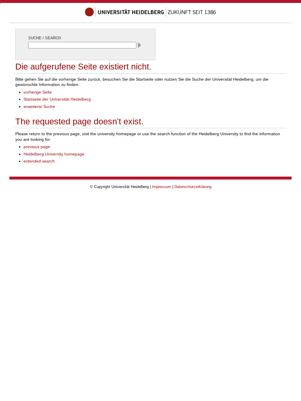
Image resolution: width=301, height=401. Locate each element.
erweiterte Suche (39, 106)
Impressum (161, 187)
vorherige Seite (38, 92)
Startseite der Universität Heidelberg (57, 99)
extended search (39, 161)
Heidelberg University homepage (54, 154)
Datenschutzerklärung (192, 187)
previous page (37, 146)
